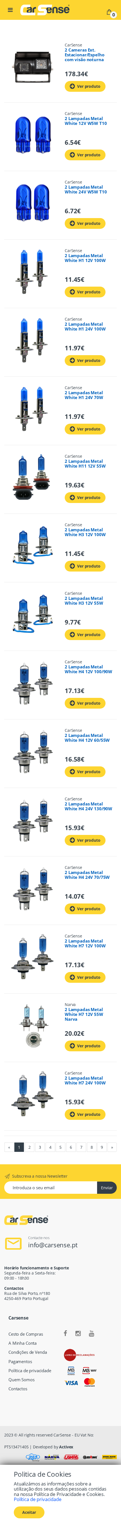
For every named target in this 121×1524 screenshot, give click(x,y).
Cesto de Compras (25, 1334)
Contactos (17, 1389)
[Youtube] (91, 1334)
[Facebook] (65, 1334)
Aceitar (29, 1512)
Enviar (107, 1187)
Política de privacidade (29, 1371)
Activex (66, 1447)
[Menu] (10, 10)
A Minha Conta (22, 1343)
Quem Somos (21, 1380)
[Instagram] (78, 1334)
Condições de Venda (27, 1352)
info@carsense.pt (53, 1244)
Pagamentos (20, 1362)
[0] (109, 11)
